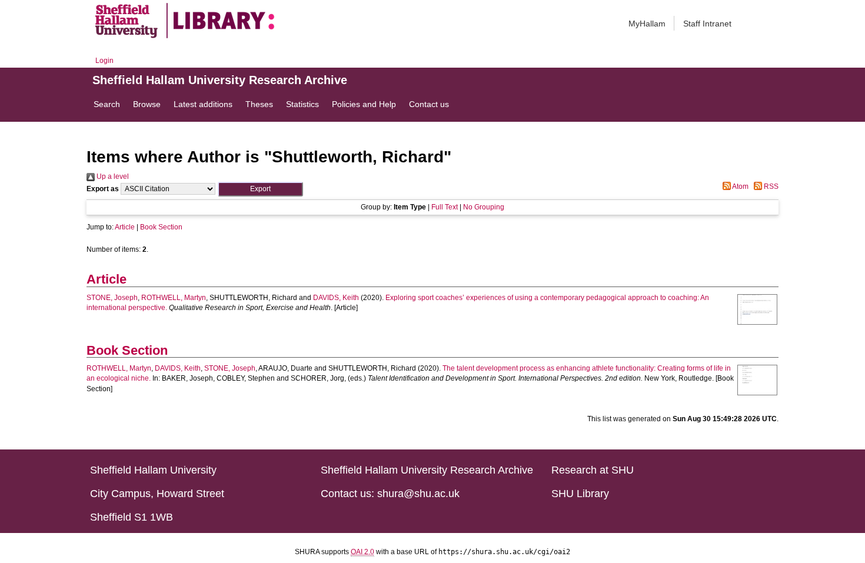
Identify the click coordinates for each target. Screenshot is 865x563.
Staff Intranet (707, 23)
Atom (739, 186)
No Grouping (483, 207)
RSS (770, 186)
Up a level (112, 176)
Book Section (161, 227)
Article (125, 227)
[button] (260, 189)
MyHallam (647, 23)
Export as (102, 189)
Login (104, 60)
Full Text (444, 207)
